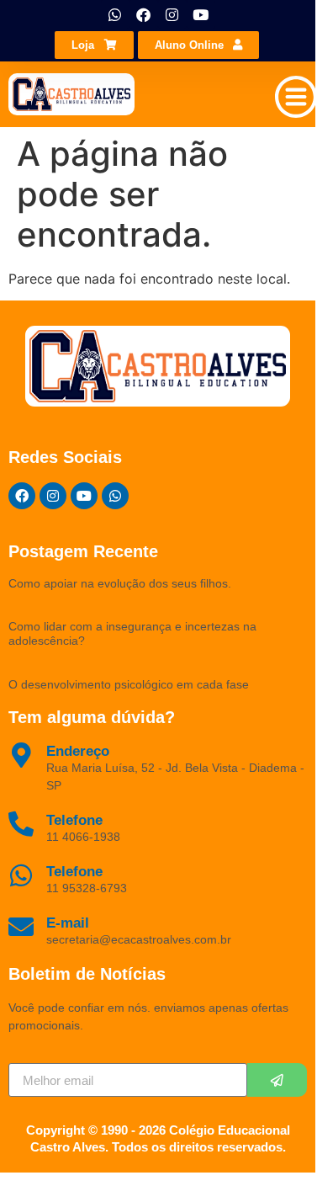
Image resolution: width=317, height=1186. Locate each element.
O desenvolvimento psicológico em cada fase (128, 684)
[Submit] (277, 1080)
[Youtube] (201, 14)
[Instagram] (172, 14)
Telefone (74, 872)
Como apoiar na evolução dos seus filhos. (119, 583)
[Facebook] (143, 14)
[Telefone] (21, 875)
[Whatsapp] (115, 14)
